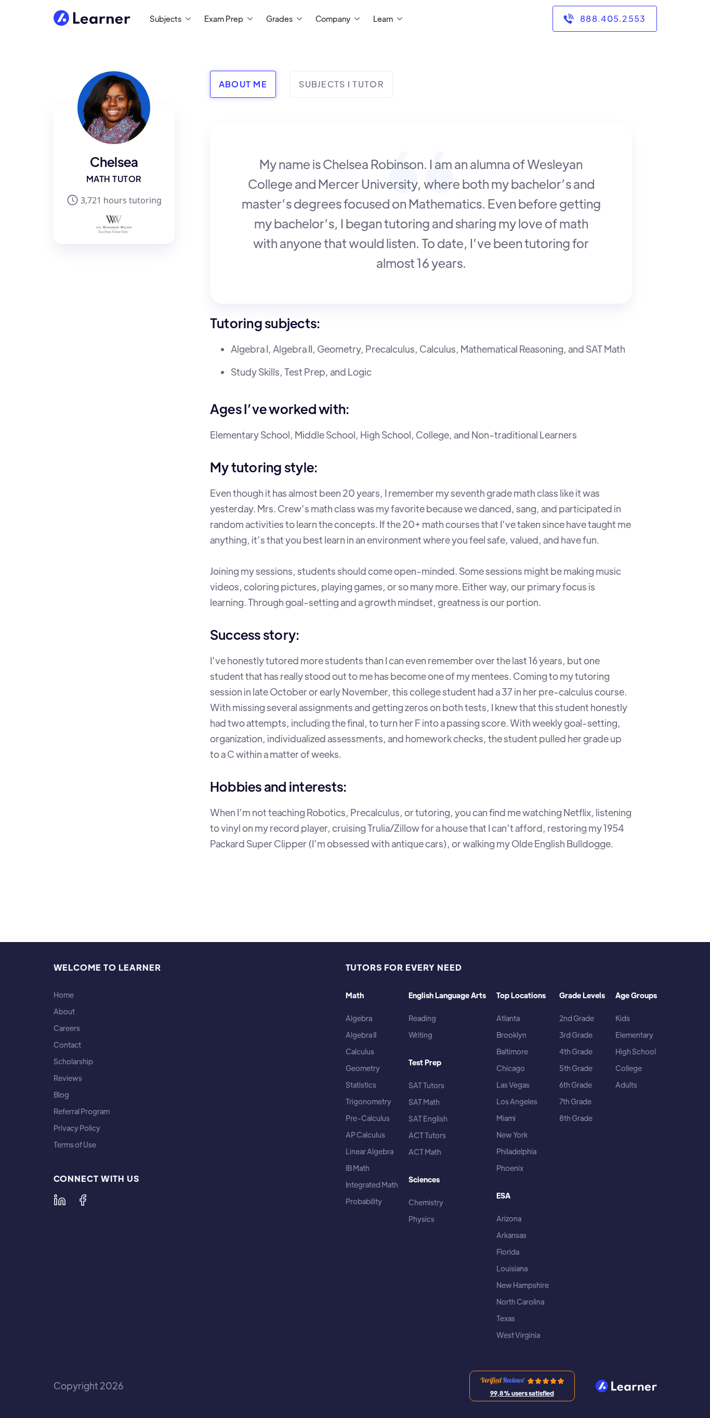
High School (635, 1051)
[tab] (243, 84)
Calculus (360, 1051)
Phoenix (509, 1168)
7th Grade (575, 1101)
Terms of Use (75, 1144)
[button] (168, 19)
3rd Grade (576, 1034)
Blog (61, 1094)
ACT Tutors (427, 1135)
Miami (506, 1118)
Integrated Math (372, 1184)
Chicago (510, 1068)
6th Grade (575, 1084)
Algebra (359, 1018)
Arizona (508, 1218)
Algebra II (361, 1034)
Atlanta (508, 1018)
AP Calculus (365, 1134)
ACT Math (425, 1152)
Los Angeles (516, 1101)
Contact (67, 1044)
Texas (505, 1318)
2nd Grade (576, 1018)
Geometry (363, 1068)
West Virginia (518, 1335)
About (64, 1011)
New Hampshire (522, 1285)
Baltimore (512, 1051)
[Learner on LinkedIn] (60, 1200)
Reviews (68, 1078)
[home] (92, 19)
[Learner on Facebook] (82, 1200)
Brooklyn (511, 1034)
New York (512, 1134)
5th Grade (576, 1068)
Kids (622, 1018)
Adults (626, 1084)
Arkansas (511, 1235)
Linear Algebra (369, 1151)
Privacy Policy (77, 1128)
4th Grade (576, 1051)
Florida (507, 1251)
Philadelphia (516, 1151)
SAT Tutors (426, 1085)
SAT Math (424, 1102)
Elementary (634, 1034)
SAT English (428, 1118)
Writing (420, 1034)
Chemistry (426, 1202)
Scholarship (73, 1061)
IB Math (358, 1168)
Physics (422, 1219)
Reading (422, 1018)
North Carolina (520, 1301)
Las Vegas (513, 1084)
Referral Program (82, 1111)
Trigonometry (368, 1101)
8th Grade (576, 1118)
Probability (364, 1201)
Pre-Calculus (368, 1118)
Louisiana (512, 1268)
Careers (67, 1028)
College (628, 1068)
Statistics (361, 1084)
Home (64, 994)
